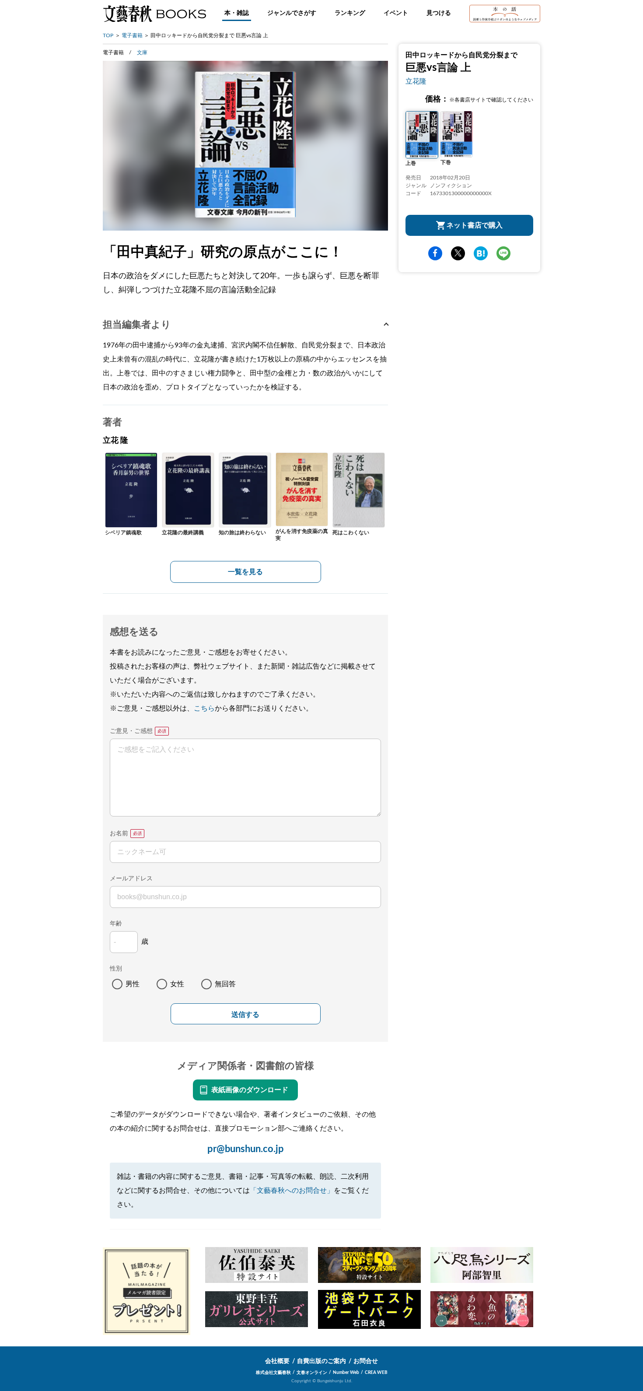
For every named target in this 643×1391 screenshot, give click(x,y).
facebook (435, 253)
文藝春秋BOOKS (154, 13)
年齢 (116, 924)
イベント (396, 13)
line (503, 253)
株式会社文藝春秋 (273, 1372)
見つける (438, 13)
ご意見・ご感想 (131, 731)
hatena (481, 253)
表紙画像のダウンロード (249, 1089)
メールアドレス (131, 879)
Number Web (346, 1372)
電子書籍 (132, 35)
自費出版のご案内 (321, 1361)
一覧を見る (245, 571)
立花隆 (415, 81)
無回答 (225, 984)
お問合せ (365, 1361)
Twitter (458, 253)
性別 (116, 969)
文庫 (142, 52)
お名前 (119, 833)
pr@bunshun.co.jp (245, 1149)
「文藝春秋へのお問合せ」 (292, 1190)
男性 (133, 984)
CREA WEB (376, 1372)
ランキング (350, 13)
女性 (177, 984)
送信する (245, 1014)
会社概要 (277, 1361)
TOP (108, 35)
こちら (204, 708)
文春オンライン (312, 1372)
